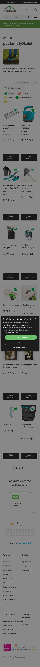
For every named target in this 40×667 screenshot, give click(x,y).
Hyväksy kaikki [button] (21, 337)
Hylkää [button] (21, 343)
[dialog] (20, 333)
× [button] (35, 318)
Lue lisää (15, 332)
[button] (20, 348)
